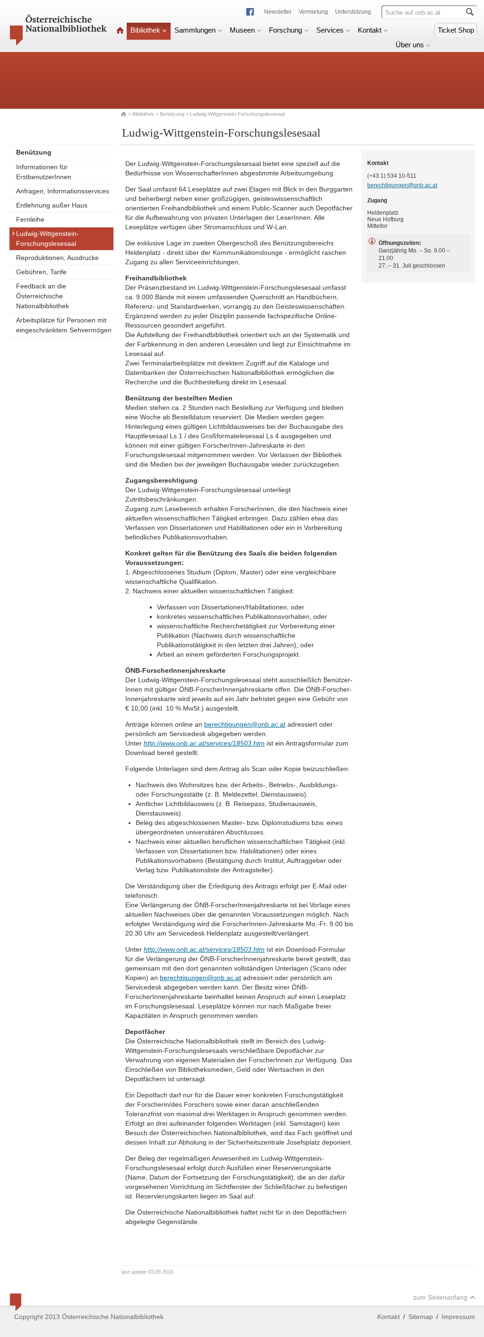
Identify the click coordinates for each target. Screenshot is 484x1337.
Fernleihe (30, 219)
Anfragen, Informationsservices (62, 191)
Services (330, 30)
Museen (242, 30)
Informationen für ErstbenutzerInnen (43, 172)
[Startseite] (120, 30)
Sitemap (420, 1316)
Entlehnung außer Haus (51, 205)
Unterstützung (353, 12)
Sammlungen (195, 30)
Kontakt (369, 30)
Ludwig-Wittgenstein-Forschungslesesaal (47, 238)
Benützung (172, 114)
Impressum (458, 1316)
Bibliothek (145, 30)
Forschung (285, 30)
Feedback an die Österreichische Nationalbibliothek (42, 296)
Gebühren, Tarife (41, 272)
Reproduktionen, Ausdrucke (57, 257)
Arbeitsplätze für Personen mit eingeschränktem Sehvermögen (64, 325)
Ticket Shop (456, 30)
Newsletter (278, 12)
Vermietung (313, 12)
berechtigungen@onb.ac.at (244, 724)
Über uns (410, 45)
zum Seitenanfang (440, 1297)
